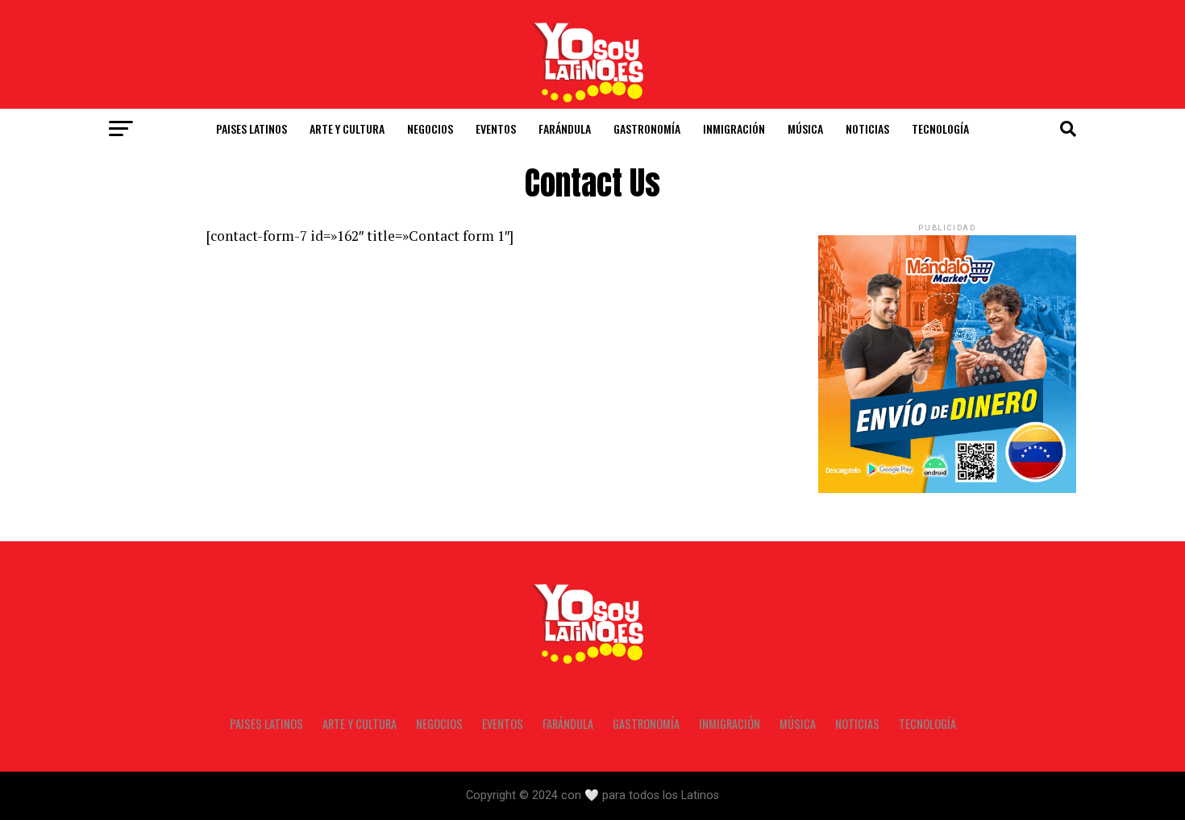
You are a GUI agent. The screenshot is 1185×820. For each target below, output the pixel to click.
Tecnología (940, 128)
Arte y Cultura (347, 128)
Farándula (564, 128)
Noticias (867, 128)
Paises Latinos (251, 128)
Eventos (496, 128)
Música (805, 128)
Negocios (430, 128)
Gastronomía (646, 128)
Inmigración (734, 128)
